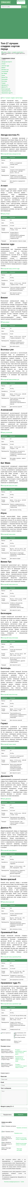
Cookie (22, 1181)
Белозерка (4, 79)
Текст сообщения (6, 1088)
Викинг (3, 67)
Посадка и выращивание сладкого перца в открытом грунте (21, 1052)
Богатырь (4, 81)
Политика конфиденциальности (12, 1181)
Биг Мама (4, 73)
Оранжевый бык (6, 91)
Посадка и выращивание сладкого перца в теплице (21, 1066)
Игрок (3, 75)
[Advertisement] (14, 24)
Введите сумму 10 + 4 (7, 1106)
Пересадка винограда (19, 1149)
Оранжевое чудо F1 (7, 92)
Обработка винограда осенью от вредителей (21, 1138)
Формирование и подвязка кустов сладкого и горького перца (20, 1059)
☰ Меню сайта (5, 2)
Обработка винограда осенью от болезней (21, 1144)
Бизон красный (6, 89)
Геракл (3, 83)
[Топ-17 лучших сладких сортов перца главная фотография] (12, 98)
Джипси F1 (5, 87)
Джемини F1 (5, 85)
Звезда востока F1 (7, 61)
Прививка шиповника (22, 1127)
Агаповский (5, 71)
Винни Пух (5, 77)
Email (2, 1082)
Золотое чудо (5, 65)
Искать (24, 6)
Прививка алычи (18, 1133)
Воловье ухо (5, 69)
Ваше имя (4, 1076)
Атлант (4, 63)
